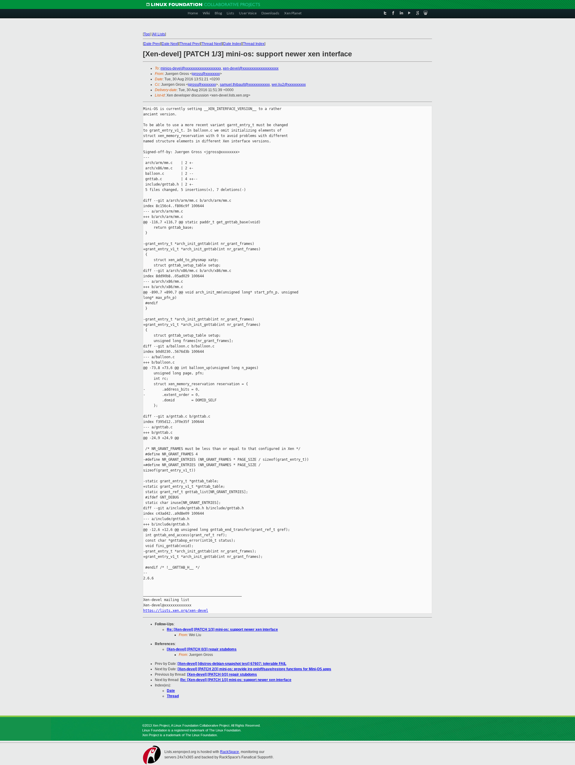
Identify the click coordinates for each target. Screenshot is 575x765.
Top (147, 34)
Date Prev (152, 44)
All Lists (158, 34)
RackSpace (229, 752)
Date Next (170, 44)
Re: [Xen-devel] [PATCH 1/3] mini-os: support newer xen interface (222, 629)
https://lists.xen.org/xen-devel (175, 611)
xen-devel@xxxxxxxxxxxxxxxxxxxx (251, 68)
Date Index (232, 44)
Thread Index (253, 44)
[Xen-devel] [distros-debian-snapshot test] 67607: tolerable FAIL (232, 664)
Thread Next (212, 44)
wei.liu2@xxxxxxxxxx (289, 84)
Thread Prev (190, 44)
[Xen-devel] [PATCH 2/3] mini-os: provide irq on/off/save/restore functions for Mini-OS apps (254, 669)
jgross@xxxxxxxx (206, 74)
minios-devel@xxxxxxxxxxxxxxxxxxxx (191, 68)
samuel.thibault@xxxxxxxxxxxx (245, 84)
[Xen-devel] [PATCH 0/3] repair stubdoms (202, 649)
